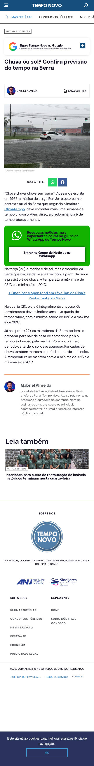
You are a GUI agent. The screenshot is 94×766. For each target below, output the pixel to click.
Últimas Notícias (18, 31)
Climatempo (14, 209)
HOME (55, 610)
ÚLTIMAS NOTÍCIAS (23, 610)
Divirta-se (18, 636)
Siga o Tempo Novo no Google (41, 45)
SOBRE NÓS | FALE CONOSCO (63, 621)
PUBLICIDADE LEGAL (24, 654)
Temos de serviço (56, 676)
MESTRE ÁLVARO (21, 627)
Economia (18, 645)
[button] (52, 182)
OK (47, 752)
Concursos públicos (26, 619)
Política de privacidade (26, 676)
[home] (47, 5)
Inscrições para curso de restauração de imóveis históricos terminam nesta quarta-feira (45, 477)
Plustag (79, 676)
